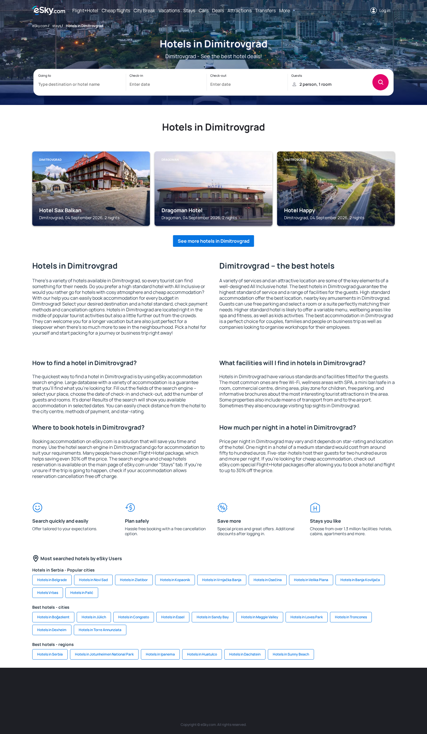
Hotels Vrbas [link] (47, 592)
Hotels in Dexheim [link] (52, 629)
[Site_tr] (152, 685)
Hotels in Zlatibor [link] (134, 579)
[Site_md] (187, 685)
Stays (189, 10)
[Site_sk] (204, 685)
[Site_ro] (82, 685)
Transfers (265, 10)
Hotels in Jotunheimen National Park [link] (104, 654)
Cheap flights (116, 10)
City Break (144, 10)
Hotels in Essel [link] (172, 617)
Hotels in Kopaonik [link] (175, 579)
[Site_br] (65, 685)
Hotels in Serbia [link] (50, 654)
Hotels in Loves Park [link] (306, 617)
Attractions (239, 10)
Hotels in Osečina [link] (268, 579)
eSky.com (39, 25)
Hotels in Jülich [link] (94, 617)
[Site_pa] (274, 685)
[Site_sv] (292, 685)
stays (56, 25)
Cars (204, 10)
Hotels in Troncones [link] (351, 617)
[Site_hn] (344, 685)
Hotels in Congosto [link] (133, 617)
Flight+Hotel (85, 10)
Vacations (169, 10)
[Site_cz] (170, 685)
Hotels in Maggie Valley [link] (259, 617)
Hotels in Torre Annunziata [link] (100, 629)
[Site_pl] (117, 685)
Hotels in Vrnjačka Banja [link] (221, 579)
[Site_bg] (100, 685)
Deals (218, 10)
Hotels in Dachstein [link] (245, 654)
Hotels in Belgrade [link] (52, 579)
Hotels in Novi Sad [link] (93, 579)
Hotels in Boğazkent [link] (53, 617)
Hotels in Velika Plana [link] (311, 579)
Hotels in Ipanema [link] (160, 654)
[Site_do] (257, 685)
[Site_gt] (326, 685)
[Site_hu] (222, 685)
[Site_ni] (309, 685)
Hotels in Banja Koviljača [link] (360, 579)
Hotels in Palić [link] (81, 592)
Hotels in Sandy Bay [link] (213, 617)
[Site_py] (361, 685)
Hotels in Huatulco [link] (202, 654)
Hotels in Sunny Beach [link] (291, 654)
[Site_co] (239, 685)
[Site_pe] (135, 685)
